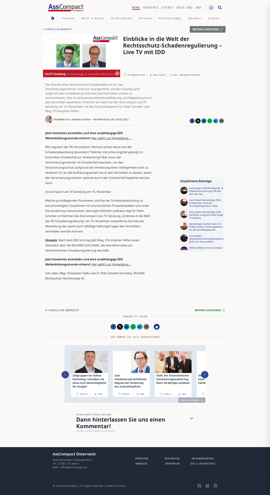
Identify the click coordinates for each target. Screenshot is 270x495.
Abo (198, 7)
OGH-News (194, 18)
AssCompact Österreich (74, 454)
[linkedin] (203, 120)
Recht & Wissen (93, 18)
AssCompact (69, 485)
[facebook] (192, 120)
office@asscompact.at (73, 467)
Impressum (141, 458)
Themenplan (172, 463)
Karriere (141, 463)
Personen (145, 18)
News (136, 7)
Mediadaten (172, 458)
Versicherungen (170, 18)
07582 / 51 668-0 (68, 463)
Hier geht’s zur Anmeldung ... (111, 138)
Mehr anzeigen (190, 400)
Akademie (151, 7)
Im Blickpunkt (121, 18)
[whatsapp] (209, 120)
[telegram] (215, 120)
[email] (221, 120)
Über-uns (184, 7)
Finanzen (68, 18)
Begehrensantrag (203, 458)
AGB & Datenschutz (202, 463)
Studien (213, 18)
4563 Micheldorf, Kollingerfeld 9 (72, 460)
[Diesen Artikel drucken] (157, 327)
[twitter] (198, 120)
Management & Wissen (190, 74)
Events (168, 7)
